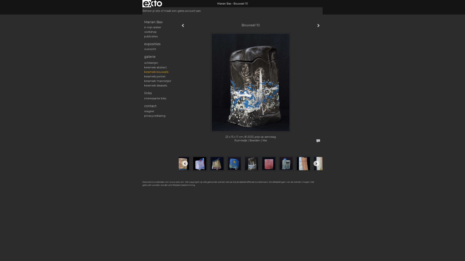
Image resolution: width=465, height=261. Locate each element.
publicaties (151, 36)
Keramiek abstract (155, 67)
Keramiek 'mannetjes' (157, 81)
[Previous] (185, 163)
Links (148, 93)
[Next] (316, 163)
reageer (149, 111)
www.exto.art (176, 182)
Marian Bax (224, 3)
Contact (150, 106)
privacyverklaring (154, 115)
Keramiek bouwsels (156, 72)
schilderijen (151, 63)
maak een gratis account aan (182, 11)
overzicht (150, 49)
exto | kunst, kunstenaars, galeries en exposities (152, 3)
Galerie (149, 57)
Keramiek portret (154, 76)
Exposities (152, 44)
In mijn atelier (152, 27)
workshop (150, 32)
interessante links (155, 98)
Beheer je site (151, 11)
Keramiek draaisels (155, 85)
